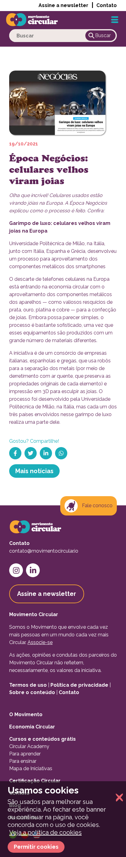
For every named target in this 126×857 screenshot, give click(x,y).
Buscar (103, 35)
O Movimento (26, 714)
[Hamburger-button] (114, 20)
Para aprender (25, 754)
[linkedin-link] (33, 570)
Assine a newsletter (63, 5)
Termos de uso (28, 685)
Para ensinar (22, 761)
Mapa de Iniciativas (30, 768)
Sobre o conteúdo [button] (32, 692)
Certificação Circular (35, 781)
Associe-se (40, 642)
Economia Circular (32, 727)
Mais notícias (34, 471)
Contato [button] (106, 5)
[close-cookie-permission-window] (118, 798)
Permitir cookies (36, 846)
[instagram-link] (16, 570)
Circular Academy (29, 746)
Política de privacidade (79, 685)
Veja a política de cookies (45, 832)
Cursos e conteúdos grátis (42, 739)
